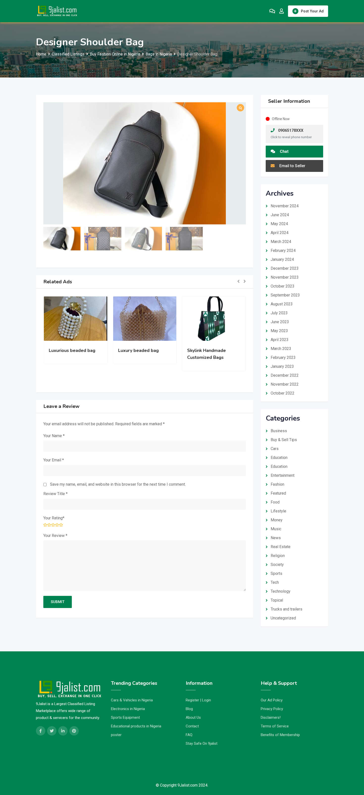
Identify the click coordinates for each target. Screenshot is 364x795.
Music (276, 529)
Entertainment (282, 475)
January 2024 (282, 259)
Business (279, 430)
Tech (275, 582)
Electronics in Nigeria (128, 709)
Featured (278, 493)
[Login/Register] (281, 11)
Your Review (55, 535)
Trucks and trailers (286, 609)
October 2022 (282, 393)
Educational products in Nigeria (136, 726)
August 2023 (282, 304)
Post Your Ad (312, 11)
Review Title (55, 493)
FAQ (189, 735)
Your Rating (53, 518)
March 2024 (281, 241)
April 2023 (279, 339)
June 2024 (280, 214)
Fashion (277, 484)
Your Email (53, 460)
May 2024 (279, 223)
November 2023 (285, 277)
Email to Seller (291, 165)
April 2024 (279, 232)
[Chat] (272, 11)
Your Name (54, 435)
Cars (275, 448)
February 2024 (283, 250)
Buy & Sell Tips (284, 439)
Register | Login (198, 700)
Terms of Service (275, 726)
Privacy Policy (272, 709)
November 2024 (285, 206)
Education (279, 457)
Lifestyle (278, 511)
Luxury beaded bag (138, 350)
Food (275, 502)
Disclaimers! (271, 717)
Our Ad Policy (272, 700)
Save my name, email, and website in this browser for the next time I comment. (118, 484)
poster (116, 735)
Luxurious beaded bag (72, 350)
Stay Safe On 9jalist (201, 743)
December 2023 (285, 268)
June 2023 (280, 321)
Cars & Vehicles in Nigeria (132, 700)
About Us (193, 717)
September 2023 (285, 295)
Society (277, 564)
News (276, 537)
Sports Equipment (125, 717)
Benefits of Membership (280, 735)
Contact (192, 726)
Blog (189, 709)
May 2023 (279, 330)
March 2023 (281, 348)
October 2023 (282, 286)
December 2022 (285, 375)
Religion (278, 555)
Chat (283, 151)
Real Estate (280, 546)
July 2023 (279, 313)
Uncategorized (283, 618)
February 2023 (283, 357)
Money (277, 520)
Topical (277, 600)
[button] (238, 281)
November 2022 (285, 384)
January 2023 (282, 366)
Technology (280, 591)
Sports (276, 573)
